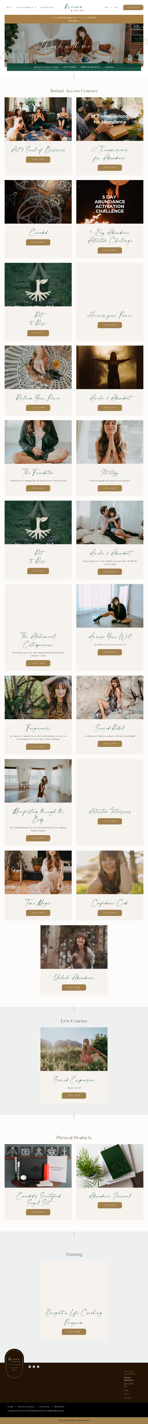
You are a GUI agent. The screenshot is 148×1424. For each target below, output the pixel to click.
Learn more (110, 408)
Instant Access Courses (46, 67)
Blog (116, 7)
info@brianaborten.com (55, 1411)
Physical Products (90, 67)
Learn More (38, 159)
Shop (106, 7)
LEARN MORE (110, 325)
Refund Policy (59, 1407)
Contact (127, 1398)
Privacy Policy (44, 1407)
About (8, 7)
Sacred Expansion (47, 7)
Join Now (38, 333)
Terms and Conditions (26, 1407)
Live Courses (69, 67)
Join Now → (74, 21)
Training (109, 67)
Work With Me (133, 7)
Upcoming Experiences (25, 7)
